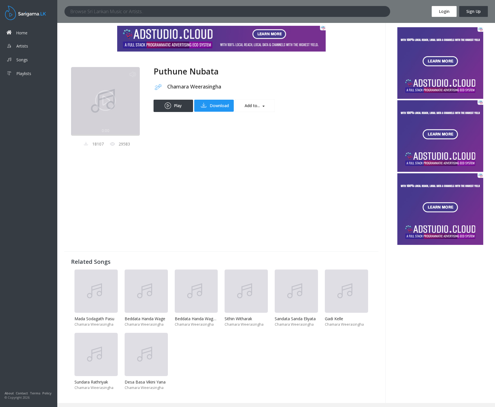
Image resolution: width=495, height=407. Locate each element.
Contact (22, 393)
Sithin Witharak (238, 318)
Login (444, 11)
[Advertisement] (221, 204)
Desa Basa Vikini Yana (145, 382)
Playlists (23, 73)
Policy (47, 393)
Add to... (253, 105)
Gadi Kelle (334, 318)
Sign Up (473, 11)
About (9, 393)
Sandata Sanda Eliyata (295, 318)
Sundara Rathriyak (91, 382)
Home (22, 33)
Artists (22, 46)
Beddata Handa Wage (145, 318)
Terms (35, 393)
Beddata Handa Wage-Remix (201, 318)
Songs (22, 59)
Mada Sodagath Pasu (94, 318)
